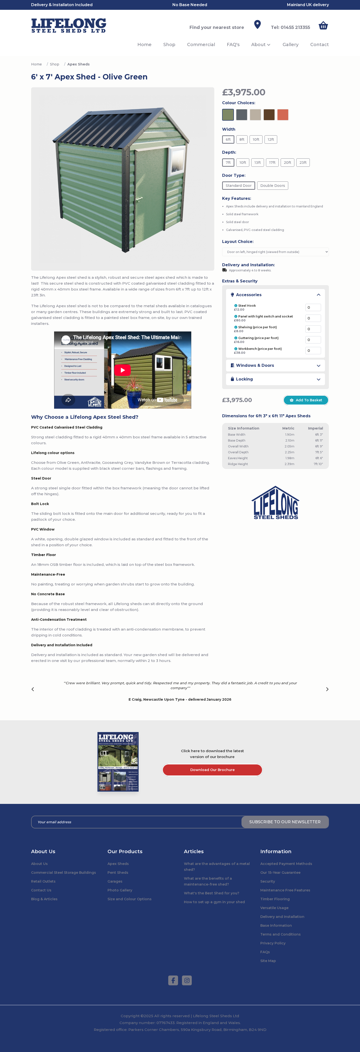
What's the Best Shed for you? (211, 893)
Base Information (276, 925)
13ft (257, 162)
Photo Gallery (120, 890)
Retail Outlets (43, 881)
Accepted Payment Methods (286, 864)
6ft (228, 139)
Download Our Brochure (212, 770)
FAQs (265, 952)
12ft (271, 139)
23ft (303, 162)
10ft (256, 139)
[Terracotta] (283, 115)
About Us (39, 864)
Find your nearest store (217, 27)
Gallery (291, 44)
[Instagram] (187, 980)
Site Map (268, 961)
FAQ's (233, 44)
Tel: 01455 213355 (290, 27)
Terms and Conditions (280, 934)
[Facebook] (173, 980)
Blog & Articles (44, 899)
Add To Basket (309, 400)
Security (267, 881)
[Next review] (327, 690)
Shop (169, 44)
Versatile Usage (274, 908)
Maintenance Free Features (285, 890)
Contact (319, 44)
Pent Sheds (118, 872)
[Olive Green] (228, 115)
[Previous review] (33, 690)
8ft (242, 139)
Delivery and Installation (282, 916)
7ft (228, 162)
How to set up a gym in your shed (214, 902)
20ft (287, 162)
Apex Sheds (118, 864)
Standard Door (239, 185)
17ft (272, 162)
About (258, 44)
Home (144, 44)
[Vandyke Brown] (269, 115)
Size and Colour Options (130, 899)
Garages (115, 881)
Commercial (201, 44)
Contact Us (41, 890)
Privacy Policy (273, 943)
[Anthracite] (242, 115)
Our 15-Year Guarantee (280, 872)
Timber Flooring (275, 899)
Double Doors (272, 185)
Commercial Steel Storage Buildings (63, 872)
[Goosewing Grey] (255, 115)
